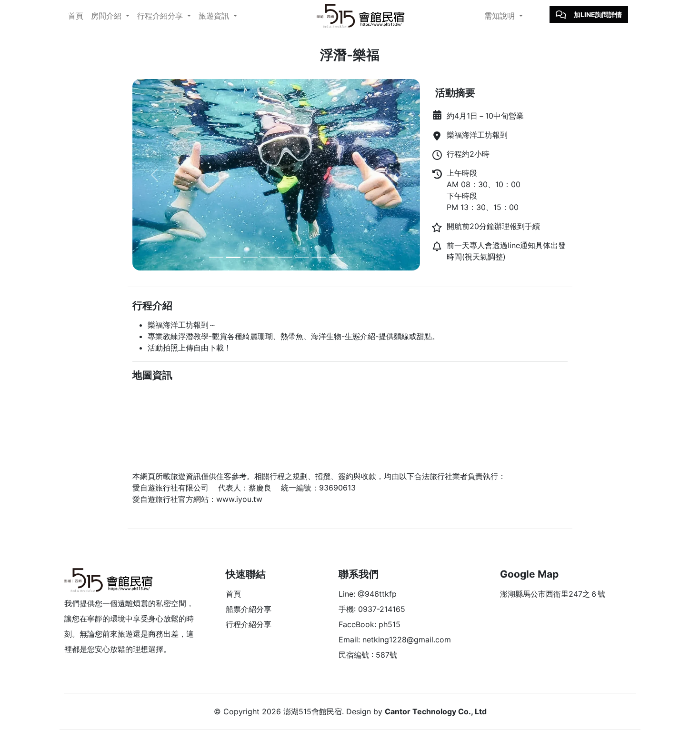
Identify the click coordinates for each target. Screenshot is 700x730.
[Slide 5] (285, 257)
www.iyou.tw (239, 499)
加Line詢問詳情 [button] (598, 14)
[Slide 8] (336, 257)
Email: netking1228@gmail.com (395, 639)
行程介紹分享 (248, 624)
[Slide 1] (216, 257)
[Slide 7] (319, 257)
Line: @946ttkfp (368, 594)
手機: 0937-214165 (372, 609)
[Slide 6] (302, 257)
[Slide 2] (233, 257)
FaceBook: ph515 (369, 624)
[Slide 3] (250, 257)
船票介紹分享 (248, 609)
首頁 (75, 15)
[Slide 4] (267, 257)
